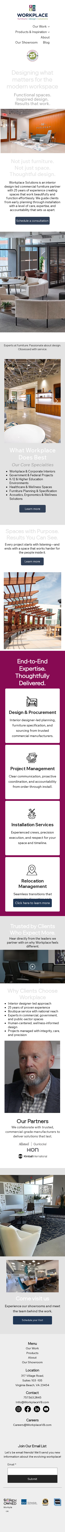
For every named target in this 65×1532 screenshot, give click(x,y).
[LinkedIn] (37, 1409)
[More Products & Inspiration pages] (49, 32)
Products (32, 1353)
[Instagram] (18, 1409)
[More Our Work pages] (49, 27)
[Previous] (8, 401)
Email (12, 1464)
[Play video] (32, 966)
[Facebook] (28, 1409)
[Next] (56, 401)
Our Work (32, 1348)
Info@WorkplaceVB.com (32, 1402)
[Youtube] (46, 1409)
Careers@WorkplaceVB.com (32, 1425)
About (32, 1357)
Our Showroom (32, 1362)
